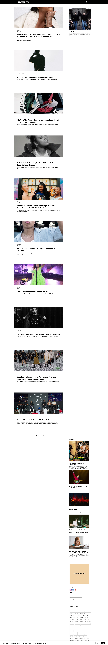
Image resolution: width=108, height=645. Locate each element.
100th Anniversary (87, 611)
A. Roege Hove (83, 625)
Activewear (77, 640)
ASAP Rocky (80, 632)
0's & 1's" (81, 609)
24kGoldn (71, 619)
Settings (97, 643)
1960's (84, 613)
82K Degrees (81, 621)
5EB (73, 621)
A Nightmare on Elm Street (86, 623)
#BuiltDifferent (72, 609)
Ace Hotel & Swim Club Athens (79, 638)
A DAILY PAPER (72, 623)
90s (85, 621)
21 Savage (81, 617)
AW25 (74, 636)
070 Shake (86, 609)
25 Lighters (76, 619)
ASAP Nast (74, 632)
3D (88, 619)
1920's (81, 613)
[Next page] (46, 436)
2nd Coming (81, 619)
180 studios (76, 613)
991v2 (89, 621)
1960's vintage (72, 615)
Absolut (86, 636)
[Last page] (88, 560)
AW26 (78, 636)
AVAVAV (71, 634)
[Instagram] (70, 589)
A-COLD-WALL (77, 625)
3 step (85, 619)
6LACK (77, 621)
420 (70, 621)
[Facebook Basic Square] (72, 589)
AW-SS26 (75, 634)
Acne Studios (87, 638)
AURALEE (88, 632)
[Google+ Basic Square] (75, 589)
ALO (70, 632)
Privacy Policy (44, 643)
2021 (71, 617)
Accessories (71, 638)
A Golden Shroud (78, 623)
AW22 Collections (81, 634)
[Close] (106, 643)
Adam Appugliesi (87, 640)
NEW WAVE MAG (23, 2)
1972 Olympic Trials (78, 615)
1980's (84, 615)
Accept (103, 643)
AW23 (86, 634)
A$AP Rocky (72, 625)
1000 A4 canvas (81, 611)
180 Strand (71, 613)
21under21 (86, 617)
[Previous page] (32, 436)
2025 (74, 617)
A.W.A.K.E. (88, 625)
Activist (82, 640)
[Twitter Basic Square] (73, 589)
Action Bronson (72, 640)
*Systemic (77, 609)
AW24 (71, 636)
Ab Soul (82, 636)
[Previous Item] (71, 19)
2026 (77, 617)
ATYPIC (84, 632)
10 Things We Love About (73, 611)
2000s (87, 615)
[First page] (70, 560)
